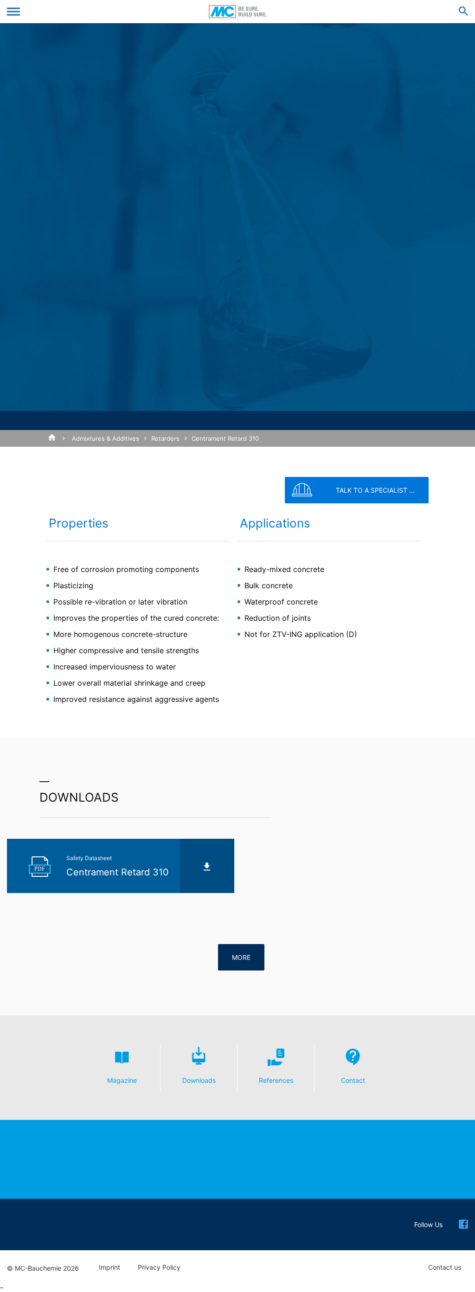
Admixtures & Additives (105, 438)
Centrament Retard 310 (225, 438)
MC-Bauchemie (238, 11)
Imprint (109, 1267)
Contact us (444, 1267)
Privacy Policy (159, 1267)
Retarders (165, 438)
